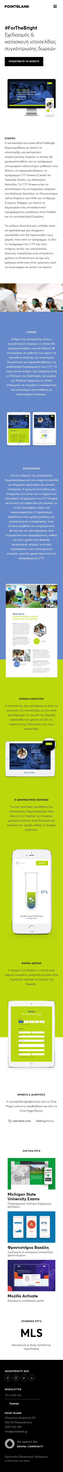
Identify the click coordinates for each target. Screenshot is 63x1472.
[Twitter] (25, 1380)
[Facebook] (9, 1380)
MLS (31, 1333)
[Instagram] (17, 1380)
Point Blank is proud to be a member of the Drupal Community (10, 1444)
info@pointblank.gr (16, 1431)
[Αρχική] (17, 5)
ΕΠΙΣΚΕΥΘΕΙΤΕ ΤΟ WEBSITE (24, 61)
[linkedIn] (33, 1380)
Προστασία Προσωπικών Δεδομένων (26, 1457)
